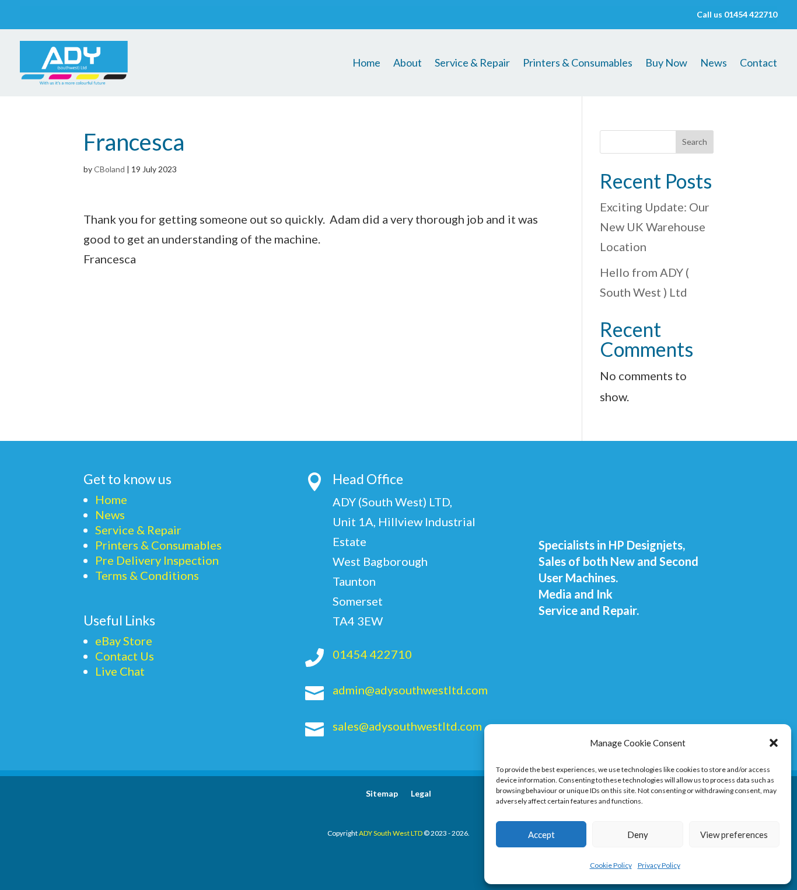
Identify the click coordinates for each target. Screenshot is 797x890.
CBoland (109, 169)
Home (366, 63)
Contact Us (124, 656)
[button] (773, 743)
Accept (541, 834)
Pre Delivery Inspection (157, 560)
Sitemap (382, 794)
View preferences (734, 834)
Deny (637, 834)
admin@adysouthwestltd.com (410, 690)
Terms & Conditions (147, 575)
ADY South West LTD (390, 833)
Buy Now (666, 63)
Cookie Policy (611, 865)
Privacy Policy (659, 865)
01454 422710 (372, 654)
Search (694, 142)
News (713, 63)
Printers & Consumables (577, 63)
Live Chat (120, 671)
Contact (758, 63)
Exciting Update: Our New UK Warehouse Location (654, 226)
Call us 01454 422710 (737, 15)
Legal (421, 794)
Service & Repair (472, 63)
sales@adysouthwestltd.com (407, 726)
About (407, 63)
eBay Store (123, 641)
